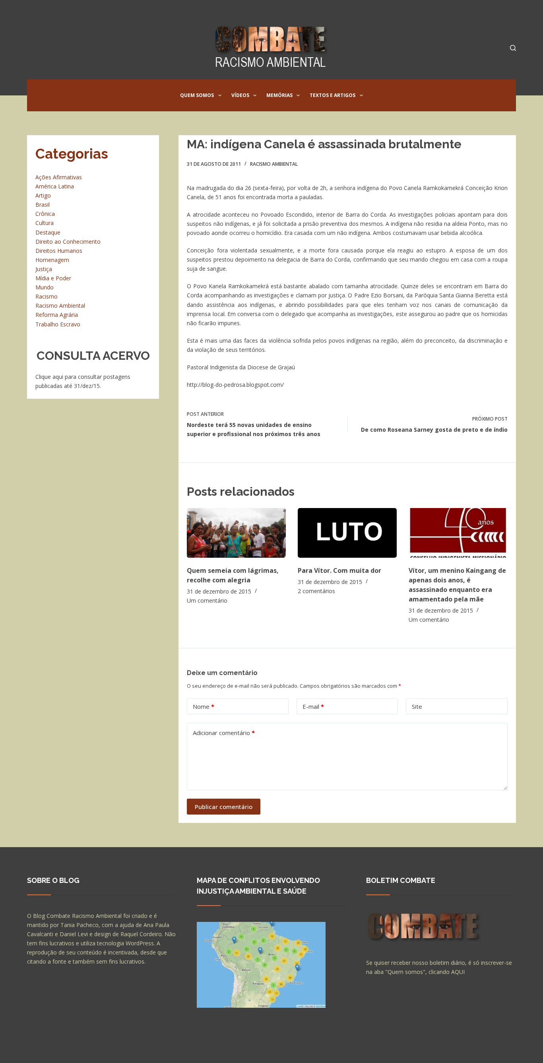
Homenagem (52, 260)
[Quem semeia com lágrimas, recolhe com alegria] (236, 532)
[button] (220, 95)
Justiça (43, 269)
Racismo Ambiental (274, 164)
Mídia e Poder (53, 278)
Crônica (45, 213)
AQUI (458, 972)
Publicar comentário (223, 807)
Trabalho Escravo (57, 324)
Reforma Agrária (56, 314)
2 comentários (316, 591)
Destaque (47, 232)
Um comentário (207, 600)
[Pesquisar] (513, 48)
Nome (203, 706)
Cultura (44, 223)
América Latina (54, 186)
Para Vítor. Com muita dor (339, 570)
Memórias (279, 95)
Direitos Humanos (58, 250)
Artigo (43, 195)
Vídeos (240, 95)
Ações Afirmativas (58, 177)
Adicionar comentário (224, 733)
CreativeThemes (167, 1049)
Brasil (42, 204)
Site (417, 706)
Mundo (44, 287)
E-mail (313, 706)
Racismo (46, 296)
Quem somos (197, 95)
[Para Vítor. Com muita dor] (347, 532)
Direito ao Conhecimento (68, 241)
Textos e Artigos (332, 95)
